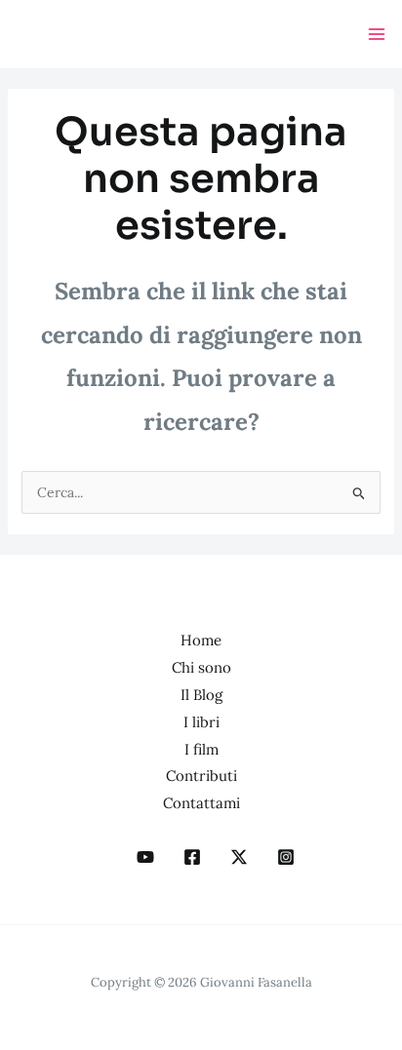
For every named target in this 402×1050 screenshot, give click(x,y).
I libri (201, 722)
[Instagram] (286, 857)
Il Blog (201, 694)
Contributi (201, 775)
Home (201, 640)
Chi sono (201, 667)
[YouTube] (145, 857)
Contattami (201, 803)
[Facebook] (192, 857)
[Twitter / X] (239, 857)
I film (201, 749)
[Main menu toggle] (376, 35)
